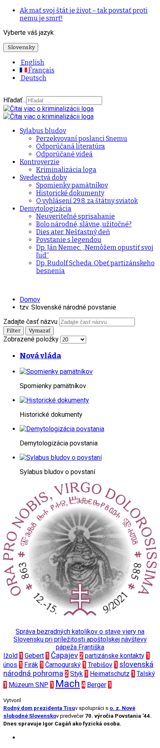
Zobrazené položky (31, 339)
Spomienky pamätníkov (72, 185)
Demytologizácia (45, 208)
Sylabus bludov (43, 131)
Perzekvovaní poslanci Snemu (81, 138)
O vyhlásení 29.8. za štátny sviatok (87, 201)
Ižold (10, 656)
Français (41, 70)
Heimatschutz (110, 674)
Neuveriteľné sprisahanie (75, 216)
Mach (67, 683)
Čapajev (64, 655)
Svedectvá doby (43, 177)
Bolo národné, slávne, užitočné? (84, 224)
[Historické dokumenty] (54, 400)
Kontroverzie (39, 162)
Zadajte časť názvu (31, 321)
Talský (146, 674)
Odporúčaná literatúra (70, 146)
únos (10, 665)
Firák (31, 665)
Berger (96, 685)
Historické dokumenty (70, 193)
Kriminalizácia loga (66, 170)
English (32, 62)
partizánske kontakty (114, 656)
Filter (14, 331)
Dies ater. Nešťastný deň (73, 232)
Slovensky (21, 47)
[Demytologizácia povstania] (62, 429)
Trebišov (100, 665)
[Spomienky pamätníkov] (56, 371)
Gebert (34, 656)
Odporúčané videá (64, 154)
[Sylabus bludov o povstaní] (61, 457)
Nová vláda (40, 355)
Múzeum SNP (28, 685)
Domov (30, 299)
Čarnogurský (63, 665)
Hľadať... (14, 100)
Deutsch (33, 78)
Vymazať (39, 331)
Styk (76, 674)
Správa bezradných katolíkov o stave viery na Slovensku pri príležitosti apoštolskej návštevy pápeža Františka (80, 639)
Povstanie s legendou (68, 240)
